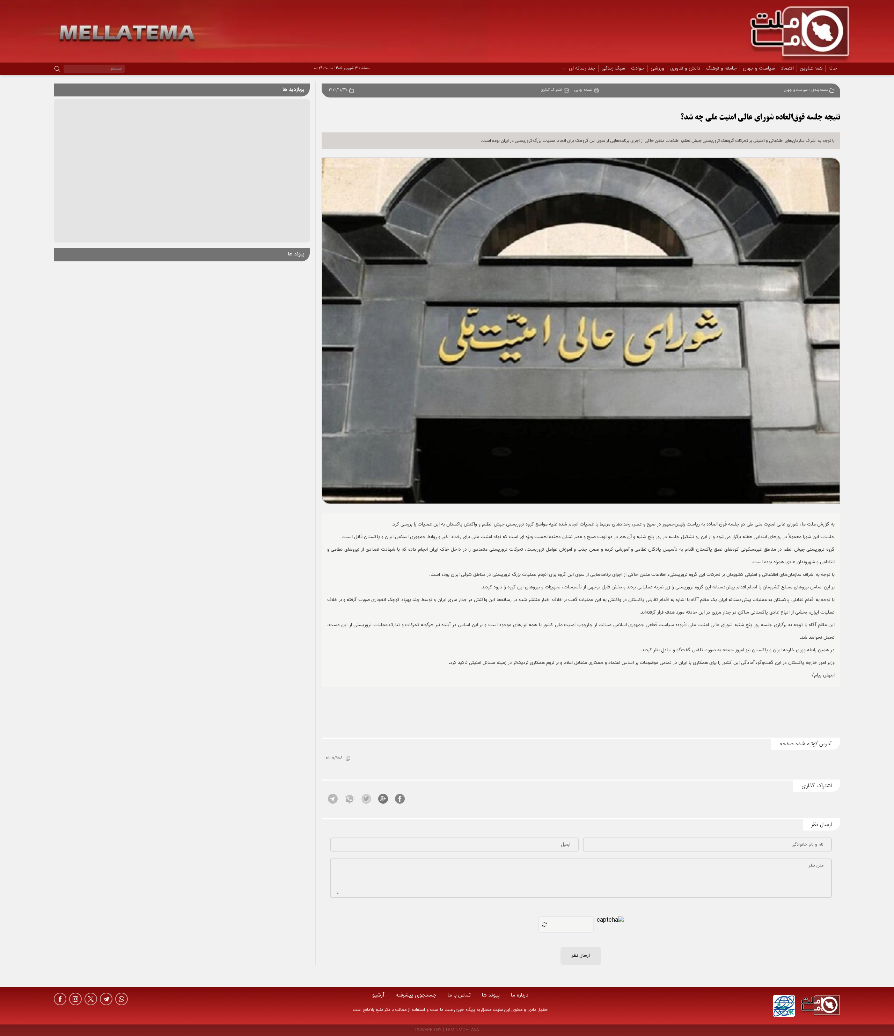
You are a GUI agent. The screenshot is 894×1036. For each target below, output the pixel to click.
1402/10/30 (338, 90)
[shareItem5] (332, 798)
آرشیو (378, 995)
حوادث (638, 69)
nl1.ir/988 (334, 758)
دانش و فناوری (685, 69)
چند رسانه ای (582, 69)
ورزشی (657, 69)
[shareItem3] (366, 798)
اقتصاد (787, 69)
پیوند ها (491, 995)
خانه (832, 68)
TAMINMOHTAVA (462, 1030)
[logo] (821, 1006)
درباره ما (519, 995)
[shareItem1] (399, 798)
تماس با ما (459, 995)
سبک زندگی (613, 69)
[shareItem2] (383, 798)
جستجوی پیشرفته (416, 995)
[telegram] (106, 999)
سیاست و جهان (759, 69)
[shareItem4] (349, 798)
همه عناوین (811, 68)
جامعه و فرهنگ (721, 69)
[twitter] (91, 999)
